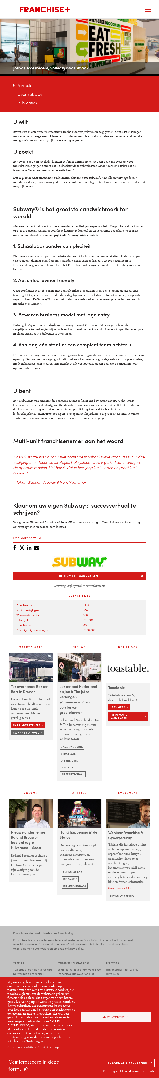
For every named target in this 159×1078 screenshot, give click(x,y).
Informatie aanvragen (127, 1063)
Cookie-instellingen (49, 1047)
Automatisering (122, 896)
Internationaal (72, 774)
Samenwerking (72, 747)
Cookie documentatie (20, 1047)
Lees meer (117, 707)
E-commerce (72, 872)
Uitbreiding (70, 760)
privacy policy (74, 948)
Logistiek (68, 767)
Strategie (68, 754)
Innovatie (70, 879)
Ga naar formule (26, 732)
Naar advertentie (26, 725)
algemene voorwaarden (36, 948)
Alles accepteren (116, 1017)
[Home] (45, 9)
